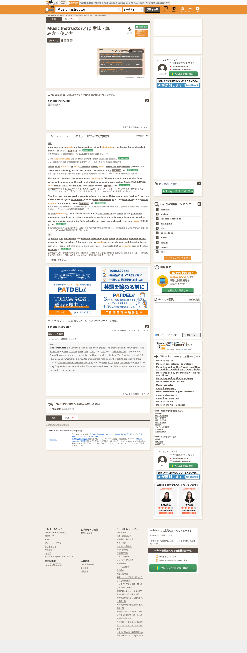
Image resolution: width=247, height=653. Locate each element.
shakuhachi (116, 221)
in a (94, 242)
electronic (123, 238)
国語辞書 (158, 413)
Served (51, 167)
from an (80, 196)
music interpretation (167, 398)
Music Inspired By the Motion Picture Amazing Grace (178, 374)
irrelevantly (96, 238)
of (72, 167)
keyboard (133, 238)
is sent (143, 242)
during (164, 238)
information (134, 242)
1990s (127, 362)
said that (79, 159)
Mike (65, 351)
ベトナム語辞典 (160, 432)
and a (61, 362)
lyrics (130, 199)
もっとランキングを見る (177, 257)
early (137, 362)
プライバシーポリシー (54, 542)
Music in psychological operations (174, 364)
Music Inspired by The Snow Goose (174, 378)
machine (107, 246)
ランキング (144, 127)
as (98, 147)
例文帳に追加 (87, 150)
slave (145, 246)
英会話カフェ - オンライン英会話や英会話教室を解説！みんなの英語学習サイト (130, 615)
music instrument (166, 388)
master (99, 246)
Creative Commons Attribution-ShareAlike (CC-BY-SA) (111, 434)
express (164, 247)
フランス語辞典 (123, 556)
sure (61, 238)
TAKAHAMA (76, 199)
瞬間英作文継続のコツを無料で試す (141, 33)
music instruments (166, 395)
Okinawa (108, 178)
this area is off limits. (171, 219)
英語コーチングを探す (147, 3)
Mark (80, 351)
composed (111, 167)
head (53, 213)
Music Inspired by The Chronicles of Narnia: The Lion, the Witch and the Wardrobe (178, 368)
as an (57, 167)
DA (74, 186)
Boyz (124, 355)
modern (57, 370)
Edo (69, 203)
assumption (166, 223)
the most (93, 159)
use (90, 242)
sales (163, 252)
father (140, 178)
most (104, 362)
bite (163, 228)
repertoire (98, 217)
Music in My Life (165, 360)
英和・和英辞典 (160, 418)
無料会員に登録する (178, 290)
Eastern (100, 170)
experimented (72, 366)
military (94, 167)
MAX (141, 182)
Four (52, 358)
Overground (133, 355)
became (79, 178)
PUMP (79, 186)
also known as (119, 351)
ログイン (190, 11)
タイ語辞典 (159, 429)
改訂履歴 (83, 441)
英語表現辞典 (78, 15)
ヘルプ (48, 553)
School (122, 178)
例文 (67, 19)
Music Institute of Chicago (170, 381)
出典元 (125, 127)
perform (54, 238)
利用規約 (48, 539)
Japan (81, 147)
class (106, 242)
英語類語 (90, 3)
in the (116, 362)
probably (165, 214)
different (88, 366)
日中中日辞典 (122, 549)
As (49, 213)
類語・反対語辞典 (161, 416)
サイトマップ (50, 546)
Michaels (73, 351)
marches (126, 167)
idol (93, 182)
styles (96, 366)
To (49, 238)
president (65, 182)
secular (128, 221)
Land (106, 170)
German (74, 347)
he (125, 213)
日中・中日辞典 (160, 420)
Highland (112, 355)
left (58, 178)
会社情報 (84, 568)
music (144, 199)
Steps (90, 362)
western (63, 147)
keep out (165, 209)
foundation (105, 199)
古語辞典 (158, 425)
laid (49, 221)
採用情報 (84, 571)
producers (116, 347)
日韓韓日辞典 (122, 553)
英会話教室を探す (162, 3)
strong (96, 199)
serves (51, 182)
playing (124, 242)
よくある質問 (182, 540)
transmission (70, 238)
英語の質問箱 (122, 573)
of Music (61, 151)
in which (85, 217)
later (98, 221)
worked (96, 358)
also (64, 355)
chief (87, 178)
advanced (103, 159)
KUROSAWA (103, 213)
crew (78, 362)
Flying (84, 362)
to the (105, 238)
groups (111, 182)
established (66, 217)
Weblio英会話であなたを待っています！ (178, 484)
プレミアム (183, 11)
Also (50, 196)
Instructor (54, 351)
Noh (125, 199)
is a (68, 347)
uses (134, 246)
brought (79, 182)
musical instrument (85, 246)
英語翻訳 (121, 3)
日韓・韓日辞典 (160, 422)
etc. (111, 242)
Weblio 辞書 (52, 15)
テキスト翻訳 (166, 299)
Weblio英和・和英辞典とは (56, 532)
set (110, 213)
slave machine (68, 242)
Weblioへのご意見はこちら (161, 535)
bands (96, 355)
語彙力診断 (159, 442)
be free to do (167, 233)
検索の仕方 (49, 536)
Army (118, 167)
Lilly (50, 159)
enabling (71, 221)
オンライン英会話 (132, 3)
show (90, 186)
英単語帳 (105, 3)
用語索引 (136, 127)
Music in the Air (164, 401)
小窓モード (166, 11)
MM (86, 351)
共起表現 (97, 3)
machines (52, 249)
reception (85, 238)
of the (93, 170)
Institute (52, 151)
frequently (60, 366)
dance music (92, 347)
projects (138, 366)
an (119, 246)
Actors (115, 178)
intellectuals (90, 196)
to (141, 213)
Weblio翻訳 (194, 299)
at (114, 147)
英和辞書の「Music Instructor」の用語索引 (57, 424)
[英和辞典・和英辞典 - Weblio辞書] (52, 1)
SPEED (65, 186)
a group (138, 358)
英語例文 (83, 3)
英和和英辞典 (73, 3)
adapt (103, 221)
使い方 (174, 11)
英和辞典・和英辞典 (65, 15)
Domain (124, 196)
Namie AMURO (131, 182)
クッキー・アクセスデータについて (60, 556)
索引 (130, 127)
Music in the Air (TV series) (170, 405)
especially (85, 167)
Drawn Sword (54, 170)
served (92, 147)
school (59, 196)
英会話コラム (160, 444)
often (90, 358)
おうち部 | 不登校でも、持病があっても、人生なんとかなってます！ (130, 625)
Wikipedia (53, 440)
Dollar (92, 351)
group (67, 178)
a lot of (87, 182)
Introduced (53, 147)
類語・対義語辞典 (124, 536)
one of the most (116, 366)
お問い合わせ (86, 532)
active (110, 362)
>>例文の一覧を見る (57, 259)
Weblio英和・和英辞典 (80, 439)
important (129, 366)
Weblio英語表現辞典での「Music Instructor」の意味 (82, 95)
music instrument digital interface (175, 391)
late (122, 362)
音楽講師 (56, 104)
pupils (85, 242)
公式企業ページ (87, 564)
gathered (135, 213)
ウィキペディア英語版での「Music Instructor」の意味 (83, 321)
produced (71, 355)
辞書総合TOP (50, 549)
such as (120, 182)
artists (85, 355)
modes (112, 238)
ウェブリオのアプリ (53, 564)
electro (82, 347)
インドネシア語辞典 (162, 427)
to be (124, 217)
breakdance (70, 362)
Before (143, 355)
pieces (120, 213)
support (72, 196)
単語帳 (157, 439)
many (108, 358)
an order (77, 217)
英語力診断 (113, 3)
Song (87, 170)
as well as (140, 217)
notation (52, 217)
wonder (164, 242)
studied (131, 217)
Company (65, 170)
